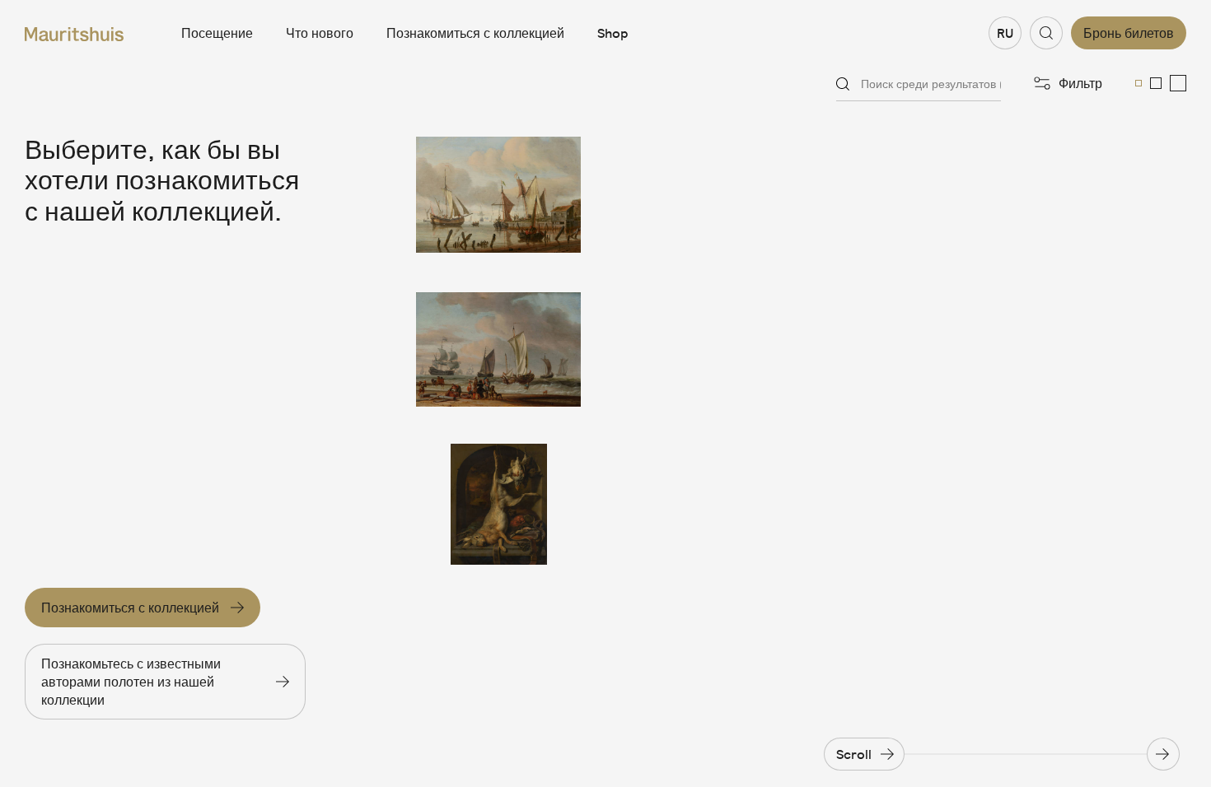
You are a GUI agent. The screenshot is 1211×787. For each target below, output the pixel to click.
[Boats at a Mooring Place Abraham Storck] (498, 195)
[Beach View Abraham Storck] (498, 350)
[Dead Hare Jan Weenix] (498, 505)
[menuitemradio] (1138, 83)
